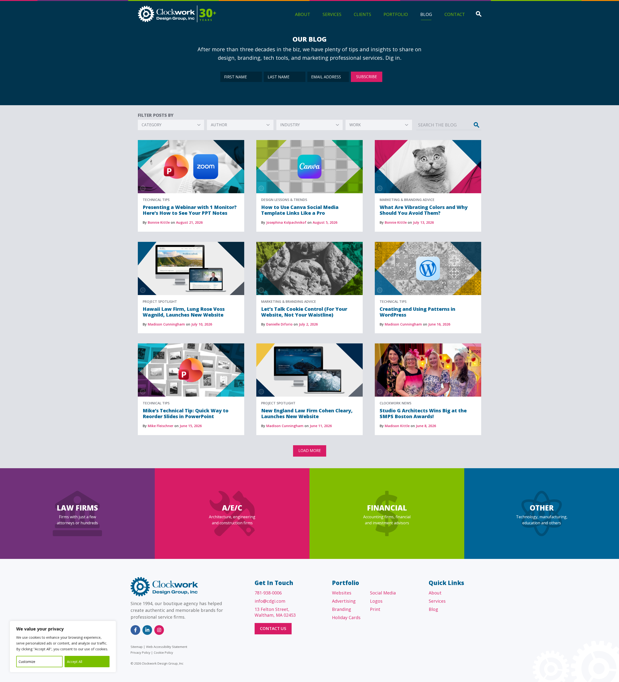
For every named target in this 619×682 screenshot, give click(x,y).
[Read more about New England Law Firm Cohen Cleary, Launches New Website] (309, 345)
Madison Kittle (397, 425)
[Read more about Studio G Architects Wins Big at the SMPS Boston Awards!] (428, 345)
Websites (341, 593)
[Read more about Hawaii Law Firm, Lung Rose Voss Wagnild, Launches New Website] (191, 244)
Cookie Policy (163, 653)
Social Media (383, 593)
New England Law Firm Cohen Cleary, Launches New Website (307, 413)
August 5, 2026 (325, 222)
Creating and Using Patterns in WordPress (417, 312)
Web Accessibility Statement (166, 647)
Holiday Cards (346, 617)
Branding (341, 609)
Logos (376, 601)
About (302, 14)
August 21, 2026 (189, 222)
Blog (426, 14)
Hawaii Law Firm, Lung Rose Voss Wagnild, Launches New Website (184, 312)
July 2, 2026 (308, 324)
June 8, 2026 (426, 425)
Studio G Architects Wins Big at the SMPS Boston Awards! (423, 413)
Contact (454, 14)
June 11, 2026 (321, 425)
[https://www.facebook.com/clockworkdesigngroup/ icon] (135, 630)
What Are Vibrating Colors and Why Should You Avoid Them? (424, 210)
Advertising (344, 601)
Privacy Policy (140, 653)
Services (332, 14)
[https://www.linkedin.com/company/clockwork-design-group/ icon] (147, 630)
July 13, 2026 (423, 222)
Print (375, 609)
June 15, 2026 (191, 425)
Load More (309, 450)
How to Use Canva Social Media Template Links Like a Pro (300, 210)
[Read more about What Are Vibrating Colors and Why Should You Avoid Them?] (428, 142)
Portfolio (395, 14)
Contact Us (273, 628)
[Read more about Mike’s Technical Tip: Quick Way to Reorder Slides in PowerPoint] (191, 345)
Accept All (74, 661)
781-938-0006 (268, 593)
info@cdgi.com (270, 601)
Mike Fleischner (160, 425)
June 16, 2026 (439, 324)
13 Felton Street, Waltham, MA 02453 (275, 612)
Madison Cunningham (166, 324)
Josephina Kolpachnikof (286, 222)
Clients (362, 14)
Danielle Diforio (279, 324)
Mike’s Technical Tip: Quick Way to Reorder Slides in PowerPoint (185, 413)
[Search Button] (478, 14)
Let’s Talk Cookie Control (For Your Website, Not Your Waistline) (304, 312)
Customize (27, 661)
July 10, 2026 (201, 324)
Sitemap (137, 647)
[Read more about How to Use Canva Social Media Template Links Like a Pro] (309, 142)
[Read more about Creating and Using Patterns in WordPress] (428, 244)
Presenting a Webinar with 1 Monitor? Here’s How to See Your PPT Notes (190, 210)
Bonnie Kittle (159, 222)
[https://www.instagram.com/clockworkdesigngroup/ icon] (159, 630)
